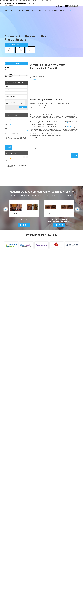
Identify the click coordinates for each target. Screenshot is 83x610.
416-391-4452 (63, 6)
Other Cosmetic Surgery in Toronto (14, 74)
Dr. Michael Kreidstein (17, 4)
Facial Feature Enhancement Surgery (40, 144)
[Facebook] (70, 6)
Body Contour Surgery (37, 139)
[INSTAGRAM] (77, 6)
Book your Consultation (16, 45)
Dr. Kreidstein (10, 124)
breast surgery (69, 126)
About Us (13, 10)
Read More (25, 130)
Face (33, 10)
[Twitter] (72, 6)
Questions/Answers (13, 115)
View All (8, 147)
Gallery (62, 10)
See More (24, 225)
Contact (69, 10)
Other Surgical (42, 10)
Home (6, 10)
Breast (21, 10)
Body (27, 10)
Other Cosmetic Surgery (37, 146)
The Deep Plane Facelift (12, 133)
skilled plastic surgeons (68, 122)
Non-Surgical (53, 10)
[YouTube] (75, 6)
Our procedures (12, 64)
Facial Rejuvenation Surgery (38, 141)
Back (74, 155)
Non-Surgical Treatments (37, 148)
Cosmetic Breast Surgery (37, 137)
